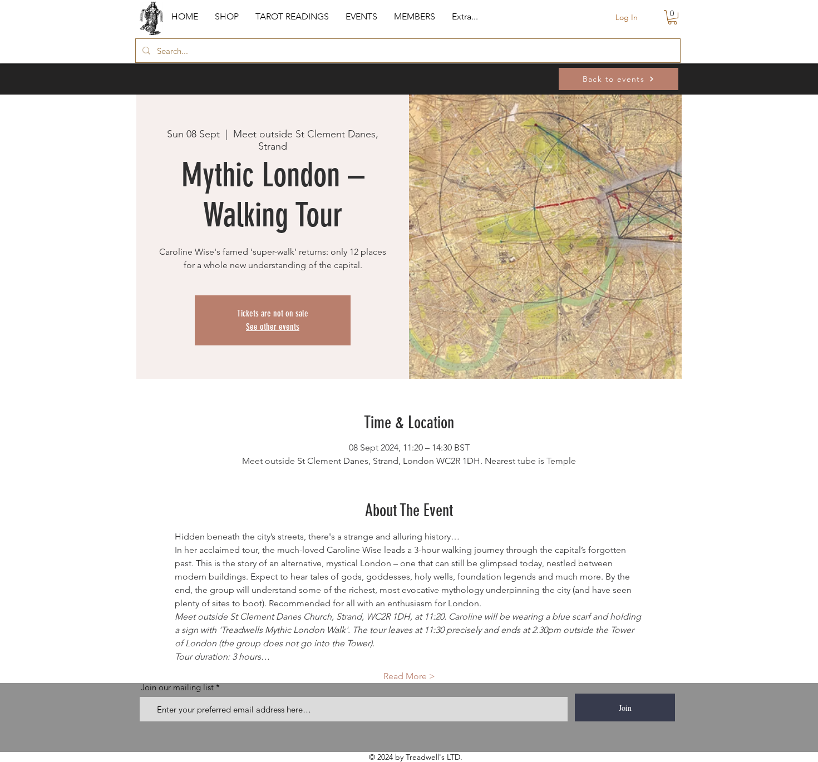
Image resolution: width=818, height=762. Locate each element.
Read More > (409, 676)
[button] (226, 16)
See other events (272, 326)
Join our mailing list (177, 687)
